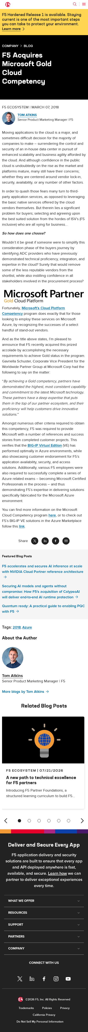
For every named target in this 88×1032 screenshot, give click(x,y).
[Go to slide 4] (49, 820)
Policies (47, 1008)
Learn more (11, 29)
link (22, 526)
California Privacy (44, 1015)
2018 (17, 627)
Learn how (57, 873)
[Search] (75, 4)
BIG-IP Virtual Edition (45, 445)
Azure (27, 627)
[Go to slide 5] (58, 820)
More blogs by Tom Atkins (23, 692)
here (52, 515)
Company (10, 46)
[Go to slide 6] (68, 820)
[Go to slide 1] (19, 820)
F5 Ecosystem (21, 770)
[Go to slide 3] (39, 820)
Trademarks (26, 1008)
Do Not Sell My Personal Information (40, 1021)
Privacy (65, 1008)
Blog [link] (28, 46)
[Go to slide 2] (29, 820)
